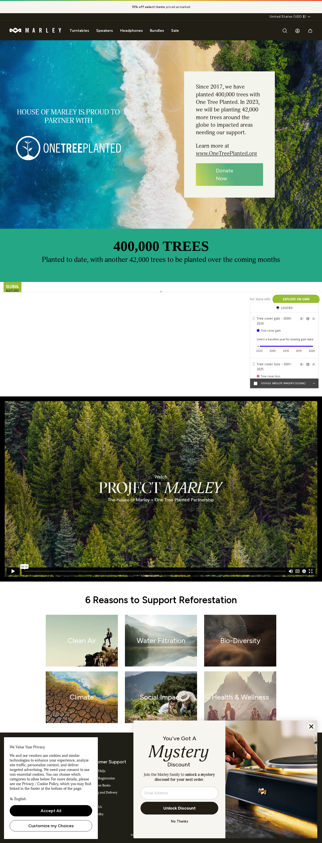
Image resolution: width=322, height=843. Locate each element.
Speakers (104, 30)
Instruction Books (99, 785)
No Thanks (179, 821)
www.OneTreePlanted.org (226, 153)
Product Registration (101, 778)
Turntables (79, 30)
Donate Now (224, 174)
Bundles (157, 30)
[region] (161, 7)
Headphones (131, 30)
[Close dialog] (311, 726)
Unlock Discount (179, 808)
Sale (175, 30)
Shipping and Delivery (102, 792)
